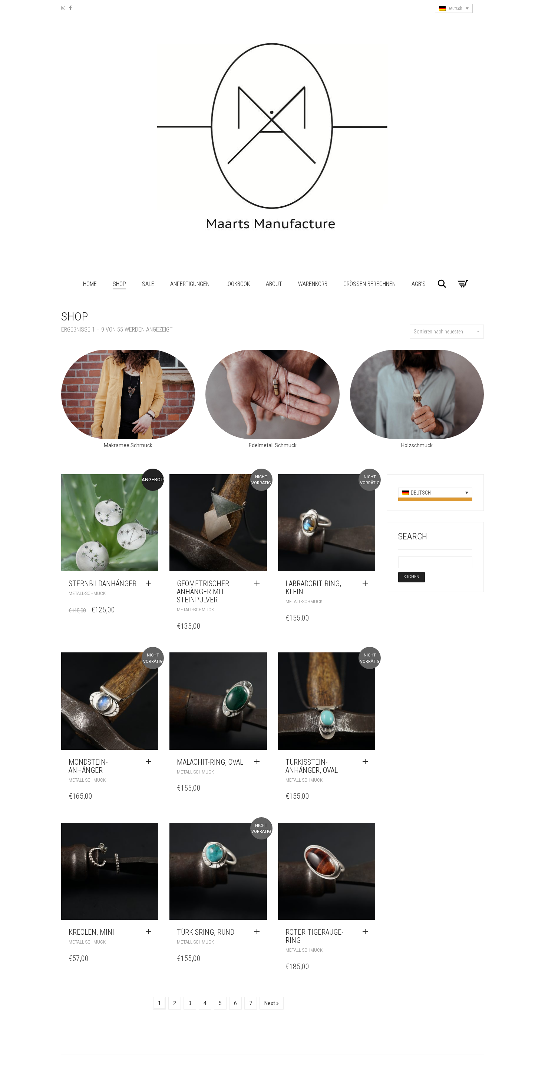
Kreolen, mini (91, 932)
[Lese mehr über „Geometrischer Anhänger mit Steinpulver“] (258, 583)
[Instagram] (63, 8)
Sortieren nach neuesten (438, 332)
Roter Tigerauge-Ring (314, 936)
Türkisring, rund (205, 932)
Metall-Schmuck (87, 593)
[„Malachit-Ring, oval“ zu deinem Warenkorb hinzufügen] (258, 762)
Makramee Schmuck (128, 445)
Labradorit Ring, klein (313, 587)
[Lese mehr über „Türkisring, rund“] (258, 932)
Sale (148, 283)
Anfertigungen (189, 283)
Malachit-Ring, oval (210, 762)
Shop (119, 283)
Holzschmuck (417, 445)
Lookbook (237, 283)
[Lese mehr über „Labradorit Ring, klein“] (367, 583)
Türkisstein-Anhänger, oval (311, 766)
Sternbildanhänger (102, 583)
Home (90, 283)
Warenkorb (312, 283)
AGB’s (419, 283)
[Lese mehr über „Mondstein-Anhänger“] (150, 762)
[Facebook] (70, 8)
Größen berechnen (369, 283)
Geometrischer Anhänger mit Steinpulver (203, 591)
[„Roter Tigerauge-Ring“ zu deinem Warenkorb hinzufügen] (367, 932)
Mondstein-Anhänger (88, 766)
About (274, 283)
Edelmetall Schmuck (273, 445)
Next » (271, 1003)
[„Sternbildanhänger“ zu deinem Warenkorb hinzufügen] (150, 583)
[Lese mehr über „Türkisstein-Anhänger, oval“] (367, 762)
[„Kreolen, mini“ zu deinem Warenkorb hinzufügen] (150, 932)
